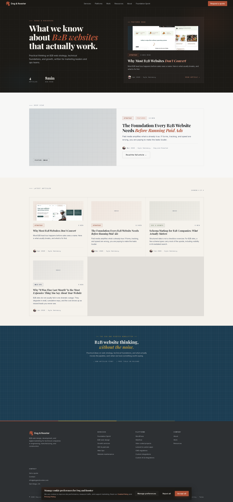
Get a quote (33, 473)
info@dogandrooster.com (38, 480)
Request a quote (217, 4)
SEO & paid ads (103, 447)
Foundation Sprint (143, 4)
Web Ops (100, 450)
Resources (119, 4)
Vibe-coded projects (143, 443)
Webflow (139, 440)
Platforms (98, 4)
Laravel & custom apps (144, 447)
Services (87, 4)
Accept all (181, 494)
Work (108, 4)
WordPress (140, 436)
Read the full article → (136, 155)
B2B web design (103, 440)
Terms (201, 497)
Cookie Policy (123, 494)
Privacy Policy (50, 497)
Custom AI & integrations (145, 458)
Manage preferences (146, 494)
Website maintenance (105, 454)
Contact (32, 477)
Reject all (167, 494)
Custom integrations (143, 454)
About (129, 4)
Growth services (103, 443)
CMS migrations (141, 450)
